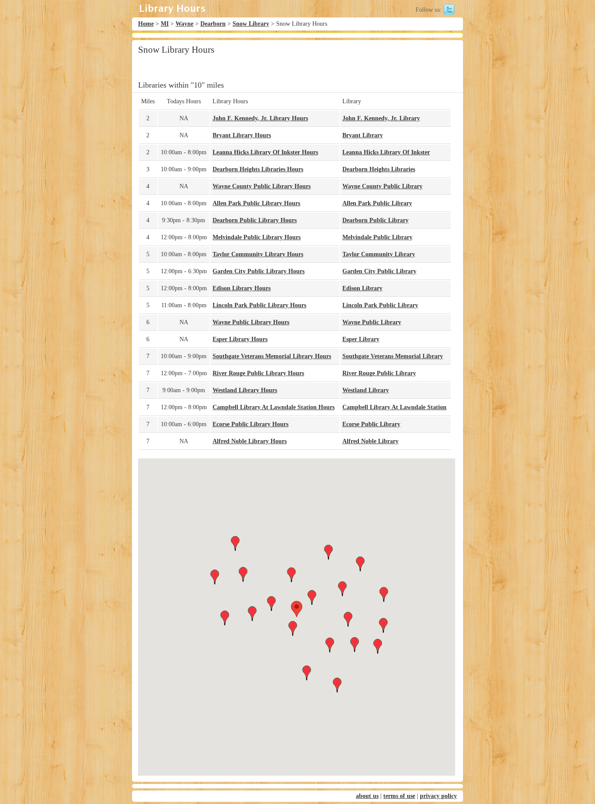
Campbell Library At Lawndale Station (394, 407)
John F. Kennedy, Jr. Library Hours (260, 118)
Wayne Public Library (371, 322)
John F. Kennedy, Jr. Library (381, 118)
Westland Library (365, 390)
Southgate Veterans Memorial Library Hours (272, 356)
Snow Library (251, 23)
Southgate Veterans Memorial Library (392, 356)
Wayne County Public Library (382, 186)
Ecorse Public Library (371, 424)
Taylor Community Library (378, 254)
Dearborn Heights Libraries (378, 169)
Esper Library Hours (240, 339)
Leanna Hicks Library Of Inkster (386, 152)
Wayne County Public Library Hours (262, 186)
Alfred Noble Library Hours (250, 441)
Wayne (184, 23)
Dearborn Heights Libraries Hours (258, 169)
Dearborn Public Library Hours (255, 220)
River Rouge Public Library (379, 373)
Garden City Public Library (379, 271)
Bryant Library (362, 135)
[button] (296, 609)
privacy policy (438, 796)
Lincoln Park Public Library (380, 305)
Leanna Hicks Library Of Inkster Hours (265, 152)
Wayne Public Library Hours (251, 322)
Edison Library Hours (241, 288)
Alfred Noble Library (370, 441)
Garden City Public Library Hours (258, 271)
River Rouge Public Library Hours (258, 373)
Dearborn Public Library (375, 220)
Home (146, 23)
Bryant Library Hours (242, 135)
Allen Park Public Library (377, 203)
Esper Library (360, 339)
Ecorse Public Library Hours (250, 424)
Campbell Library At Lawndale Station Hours (274, 407)
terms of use (399, 796)
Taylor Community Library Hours (258, 254)
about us (367, 796)
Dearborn (213, 23)
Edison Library (362, 288)
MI (165, 23)
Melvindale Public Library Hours (257, 237)
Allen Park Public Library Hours (256, 203)
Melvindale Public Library (377, 237)
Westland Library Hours (245, 390)
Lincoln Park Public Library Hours (259, 305)
